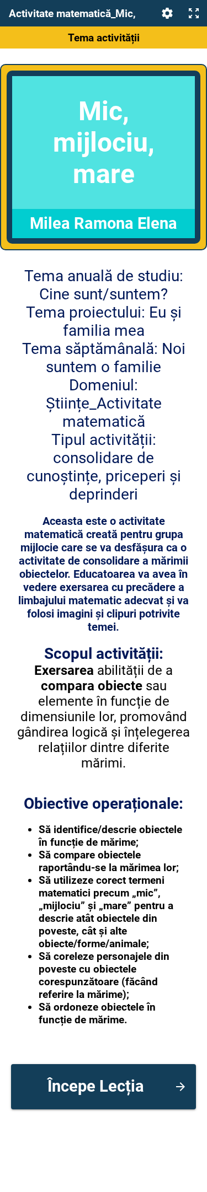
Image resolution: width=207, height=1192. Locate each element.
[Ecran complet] (194, 13)
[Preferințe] (167, 13)
